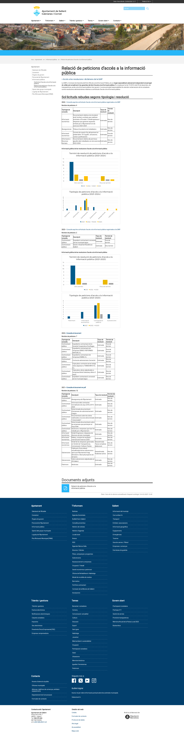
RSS (73, 542)
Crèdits (74, 712)
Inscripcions (76, 593)
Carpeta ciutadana (38, 618)
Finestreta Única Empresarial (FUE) (43, 629)
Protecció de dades (78, 720)
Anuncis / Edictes (78, 550)
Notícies (75, 511)
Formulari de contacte (39, 699)
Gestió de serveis (118, 614)
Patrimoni (75, 668)
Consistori (35, 72)
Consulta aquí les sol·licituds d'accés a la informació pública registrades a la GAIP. (93, 102)
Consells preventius (78, 523)
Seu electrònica (37, 625)
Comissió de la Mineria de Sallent (83, 589)
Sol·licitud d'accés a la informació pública (45, 82)
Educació (75, 622)
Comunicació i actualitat (80, 614)
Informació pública (51, 59)
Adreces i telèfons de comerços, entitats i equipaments (46, 690)
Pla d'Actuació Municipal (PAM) (42, 94)
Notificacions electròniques (41, 614)
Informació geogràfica (120, 527)
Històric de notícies (78, 527)
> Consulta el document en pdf (75, 387)
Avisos (74, 538)
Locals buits (76, 534)
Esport (74, 625)
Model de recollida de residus (82, 577)
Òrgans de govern (38, 75)
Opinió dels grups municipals (41, 89)
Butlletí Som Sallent (79, 519)
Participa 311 (117, 610)
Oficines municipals (38, 685)
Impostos (35, 622)
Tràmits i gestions (76, 21)
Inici (32, 59)
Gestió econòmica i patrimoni (82, 569)
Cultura (74, 618)
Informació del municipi (120, 511)
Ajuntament (35, 21)
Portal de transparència (121, 618)
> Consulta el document (73, 333)
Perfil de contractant (79, 585)
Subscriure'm (76, 697)
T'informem (49, 21)
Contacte (116, 21)
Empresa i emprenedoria (40, 633)
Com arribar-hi (117, 515)
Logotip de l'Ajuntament (40, 92)
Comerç (75, 610)
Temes (90, 21)
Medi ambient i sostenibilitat (81, 641)
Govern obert (103, 21)
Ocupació (75, 645)
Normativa (75, 581)
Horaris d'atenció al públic (40, 681)
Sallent (61, 21)
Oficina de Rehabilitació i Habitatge (84, 573)
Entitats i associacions (120, 523)
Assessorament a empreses (81, 562)
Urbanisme (76, 656)
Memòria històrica (78, 660)
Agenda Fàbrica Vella (79, 546)
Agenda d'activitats (78, 515)
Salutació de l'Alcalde (39, 70)
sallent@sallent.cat (40, 722)
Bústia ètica (117, 625)
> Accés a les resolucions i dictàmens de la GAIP (82, 79)
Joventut (75, 637)
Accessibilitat (76, 727)
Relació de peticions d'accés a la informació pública (76, 59)
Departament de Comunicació (42, 695)
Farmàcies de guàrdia (120, 550)
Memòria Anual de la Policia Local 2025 (126, 622)
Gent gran (75, 629)
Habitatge (75, 633)
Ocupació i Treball (78, 565)
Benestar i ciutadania (79, 606)
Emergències (117, 534)
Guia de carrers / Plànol (120, 542)
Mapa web (75, 731)
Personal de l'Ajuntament (40, 77)
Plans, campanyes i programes (82, 554)
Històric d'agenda (78, 531)
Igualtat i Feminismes (79, 664)
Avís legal (75, 723)
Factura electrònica (38, 610)
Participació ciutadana (79, 649)
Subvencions (76, 558)
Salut (74, 653)
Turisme (115, 538)
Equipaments (117, 531)
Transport (116, 519)
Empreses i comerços (120, 546)
